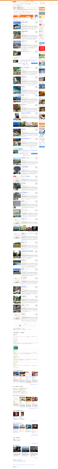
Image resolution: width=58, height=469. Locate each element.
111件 (26, 89)
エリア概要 (15, 11)
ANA (27, 464)
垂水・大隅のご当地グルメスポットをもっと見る (33, 408)
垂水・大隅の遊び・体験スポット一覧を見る (34, 384)
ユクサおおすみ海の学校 (25, 67)
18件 (26, 107)
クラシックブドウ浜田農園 (26, 176)
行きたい (36, 31)
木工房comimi (24, 104)
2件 (26, 235)
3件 (26, 178)
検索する (42, 146)
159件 (26, 289)
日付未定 (44, 139)
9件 (26, 262)
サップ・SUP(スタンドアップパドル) (16, 329)
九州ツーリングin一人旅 (15, 450)
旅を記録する (41, 27)
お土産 (35, 11)
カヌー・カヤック (26, 329)
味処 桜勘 (20, 401)
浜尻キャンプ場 (24, 242)
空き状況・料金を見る (34, 63)
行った (36, 32)
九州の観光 (16, 6)
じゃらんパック (24, 464)
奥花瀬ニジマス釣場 (34, 376)
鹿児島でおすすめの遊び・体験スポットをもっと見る (33, 231)
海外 (34, 464)
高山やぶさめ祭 (20, 416)
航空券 (31, 464)
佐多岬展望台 (24, 286)
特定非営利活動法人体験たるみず (26, 138)
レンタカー (29, 464)
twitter (41, 135)
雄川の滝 (23, 86)
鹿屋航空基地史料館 (25, 31)
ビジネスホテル (19, 464)
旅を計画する (41, 22)
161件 (26, 169)
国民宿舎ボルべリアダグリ (26, 157)
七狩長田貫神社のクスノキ (26, 192)
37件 (29, 430)
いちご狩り (30, 329)
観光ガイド (14, 6)
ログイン (22, 1)
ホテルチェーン (16, 464)
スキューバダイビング (21, 329)
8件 (26, 141)
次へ (32, 325)
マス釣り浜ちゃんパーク (25, 51)
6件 (26, 70)
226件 (26, 34)
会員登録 (24, 1)
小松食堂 (14, 401)
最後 (34, 325)
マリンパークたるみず (15, 376)
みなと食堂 (33, 401)
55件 (26, 160)
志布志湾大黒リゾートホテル (28, 401)
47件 (23, 430)
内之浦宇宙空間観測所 (25, 166)
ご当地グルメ (23, 11)
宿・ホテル (28, 11)
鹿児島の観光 (19, 6)
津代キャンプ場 (24, 218)
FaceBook (43, 135)
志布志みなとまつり (15, 416)
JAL (26, 464)
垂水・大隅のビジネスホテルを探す (34, 435)
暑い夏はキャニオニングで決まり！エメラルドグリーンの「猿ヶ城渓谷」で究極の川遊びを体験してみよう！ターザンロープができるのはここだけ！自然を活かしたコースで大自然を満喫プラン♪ (27, 150)
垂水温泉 (14, 439)
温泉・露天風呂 (22, 464)
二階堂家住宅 (24, 296)
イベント (32, 11)
